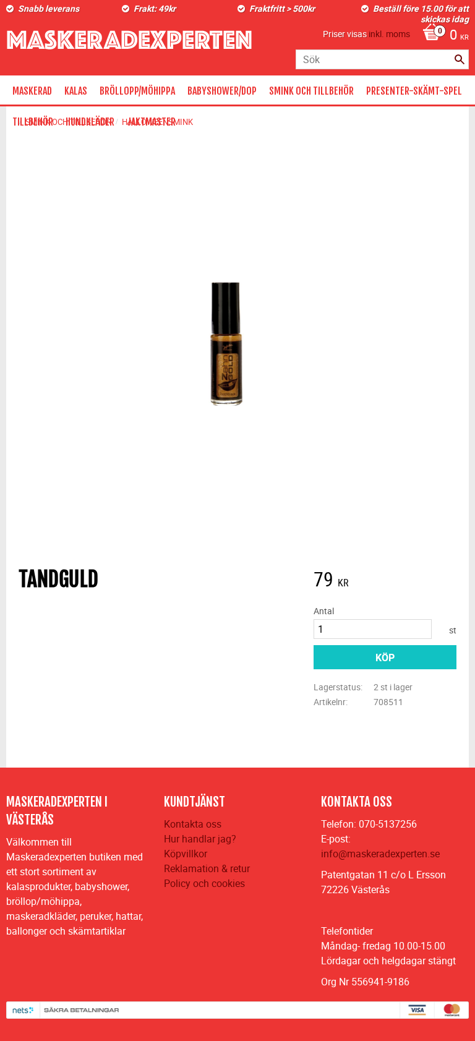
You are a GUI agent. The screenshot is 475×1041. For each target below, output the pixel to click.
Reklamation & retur (207, 868)
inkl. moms (389, 34)
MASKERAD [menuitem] (32, 91)
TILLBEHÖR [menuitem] (32, 122)
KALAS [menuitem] (75, 91)
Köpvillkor (185, 853)
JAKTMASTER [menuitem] (151, 122)
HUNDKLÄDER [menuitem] (90, 122)
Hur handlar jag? (200, 839)
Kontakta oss (192, 824)
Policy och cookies (204, 883)
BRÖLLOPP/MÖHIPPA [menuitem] (137, 91)
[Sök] (459, 59)
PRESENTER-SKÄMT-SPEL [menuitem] (414, 91)
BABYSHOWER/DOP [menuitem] (222, 91)
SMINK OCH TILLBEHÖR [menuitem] (311, 91)
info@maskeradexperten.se (380, 853)
